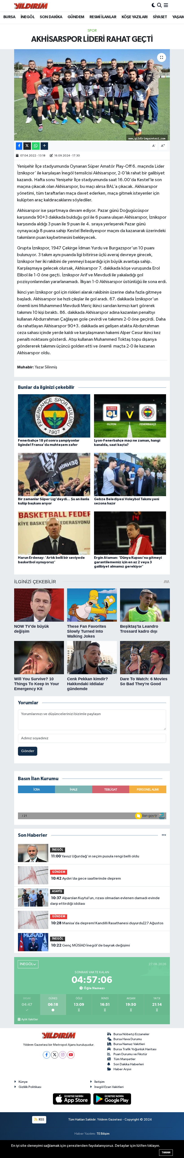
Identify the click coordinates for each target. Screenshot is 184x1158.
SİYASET (160, 17)
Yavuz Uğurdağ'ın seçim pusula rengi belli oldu (95, 856)
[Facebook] (46, 1055)
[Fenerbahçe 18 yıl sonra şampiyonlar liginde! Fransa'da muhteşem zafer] (54, 416)
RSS (41, 1119)
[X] (54, 1055)
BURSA (9, 17)
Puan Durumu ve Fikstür (130, 1054)
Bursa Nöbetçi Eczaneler (131, 1034)
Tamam (166, 1152)
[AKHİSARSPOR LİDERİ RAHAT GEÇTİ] (92, 95)
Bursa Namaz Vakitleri (129, 1044)
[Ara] (159, 6)
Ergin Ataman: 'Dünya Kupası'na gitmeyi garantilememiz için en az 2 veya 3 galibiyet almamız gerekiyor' (128, 562)
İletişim (99, 1081)
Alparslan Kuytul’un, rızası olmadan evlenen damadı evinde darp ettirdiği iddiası (105, 901)
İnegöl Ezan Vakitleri (109, 1087)
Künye (23, 1081)
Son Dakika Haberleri (129, 1064)
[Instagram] (62, 1055)
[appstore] (72, 1099)
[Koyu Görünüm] (153, 6)
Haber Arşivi (122, 1069)
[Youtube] (70, 1055)
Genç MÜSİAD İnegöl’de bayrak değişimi (90, 945)
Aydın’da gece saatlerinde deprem (86, 878)
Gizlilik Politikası (30, 1087)
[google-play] (112, 1099)
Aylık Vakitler (29, 1019)
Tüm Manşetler (125, 1059)
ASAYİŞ (57, 891)
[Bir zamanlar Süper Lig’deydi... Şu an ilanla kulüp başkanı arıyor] (54, 474)
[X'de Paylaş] (27, 146)
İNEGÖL (28, 17)
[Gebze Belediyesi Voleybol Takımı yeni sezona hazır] (130, 474)
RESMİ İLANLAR (103, 17)
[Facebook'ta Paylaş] (19, 146)
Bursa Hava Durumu (128, 1039)
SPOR (92, 31)
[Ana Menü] (166, 6)
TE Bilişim (103, 1133)
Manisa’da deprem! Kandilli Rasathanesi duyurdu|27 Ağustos (107, 923)
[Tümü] (164, 835)
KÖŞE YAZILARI (135, 17)
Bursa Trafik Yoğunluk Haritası (135, 1049)
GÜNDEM (76, 17)
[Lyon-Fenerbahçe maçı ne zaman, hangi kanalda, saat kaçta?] (130, 416)
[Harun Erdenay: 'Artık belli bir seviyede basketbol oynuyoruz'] (54, 533)
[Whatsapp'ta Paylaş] (36, 146)
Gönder (27, 751)
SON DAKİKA (51, 17)
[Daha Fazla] (44, 146)
